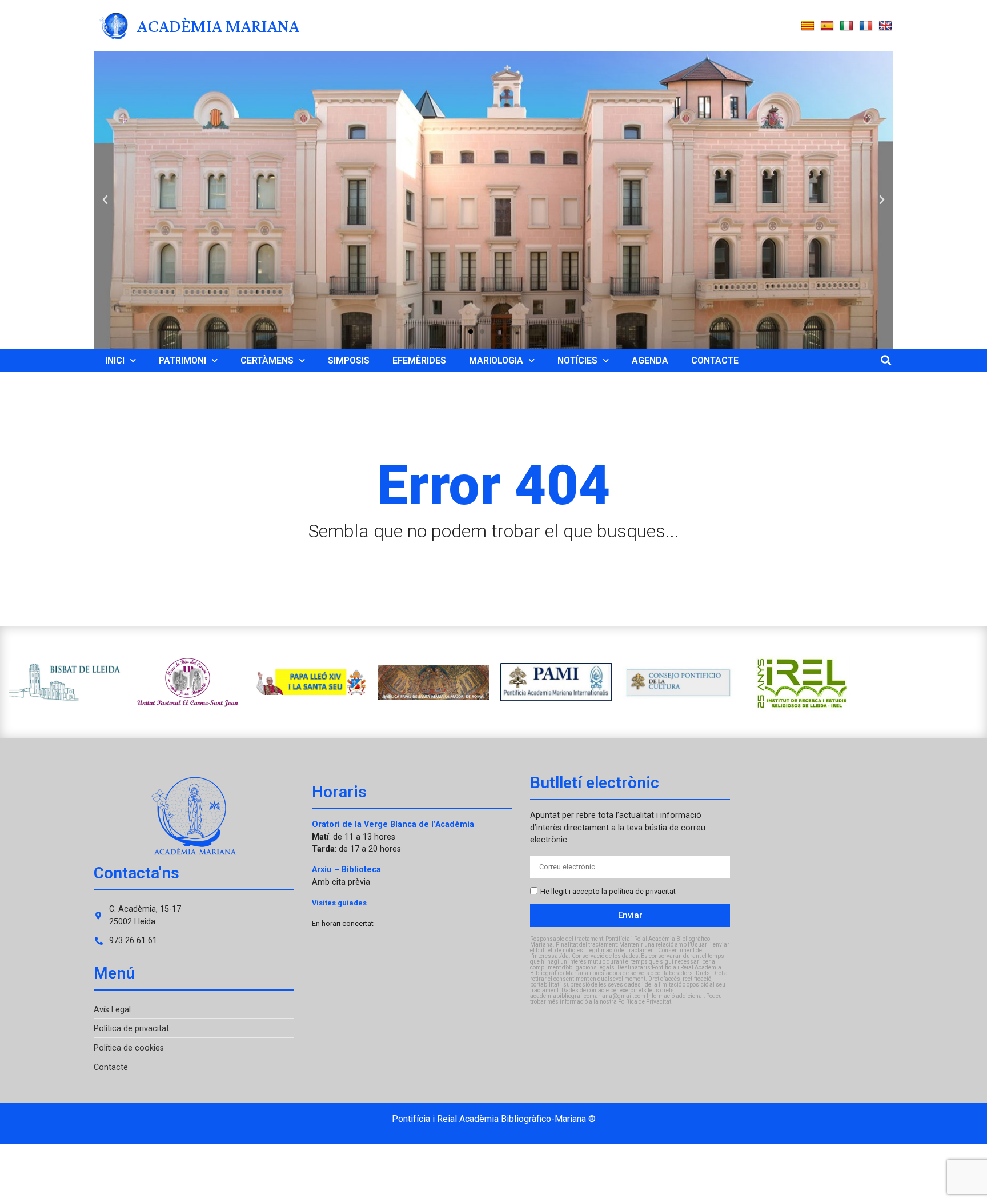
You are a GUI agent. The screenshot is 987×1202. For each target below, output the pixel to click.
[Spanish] (827, 26)
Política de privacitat (131, 1028)
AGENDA (650, 360)
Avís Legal (112, 1010)
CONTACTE (715, 360)
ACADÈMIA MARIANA (218, 25)
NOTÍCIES (577, 360)
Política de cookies (129, 1048)
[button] (105, 200)
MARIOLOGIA (496, 360)
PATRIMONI (182, 360)
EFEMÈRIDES (419, 360)
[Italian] (846, 26)
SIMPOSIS (349, 360)
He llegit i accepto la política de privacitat (608, 891)
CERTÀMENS (267, 360)
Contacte (111, 1067)
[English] (885, 26)
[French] (866, 26)
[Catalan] (808, 26)
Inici (115, 360)
